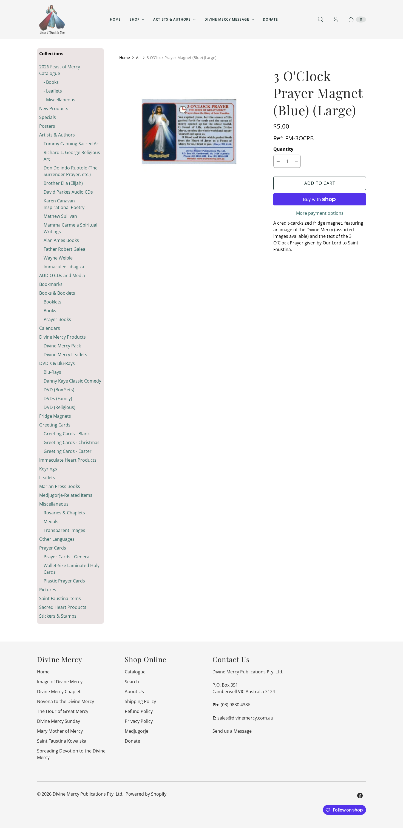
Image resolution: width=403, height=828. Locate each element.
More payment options (320, 213)
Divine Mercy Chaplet (59, 691)
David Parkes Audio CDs (68, 192)
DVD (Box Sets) (59, 390)
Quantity (283, 149)
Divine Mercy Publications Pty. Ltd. (88, 794)
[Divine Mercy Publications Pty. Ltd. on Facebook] (360, 796)
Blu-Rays (52, 372)
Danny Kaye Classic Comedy (72, 381)
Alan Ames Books (61, 240)
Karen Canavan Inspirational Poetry (64, 204)
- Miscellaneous (59, 100)
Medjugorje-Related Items (65, 495)
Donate (270, 19)
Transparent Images (64, 530)
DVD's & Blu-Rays (57, 363)
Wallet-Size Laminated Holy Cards (72, 568)
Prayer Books (57, 319)
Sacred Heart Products (62, 607)
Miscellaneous (54, 504)
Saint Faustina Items (60, 598)
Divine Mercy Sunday (58, 721)
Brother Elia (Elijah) (63, 183)
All (138, 57)
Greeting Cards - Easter (68, 451)
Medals (51, 521)
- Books (51, 82)
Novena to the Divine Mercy (65, 701)
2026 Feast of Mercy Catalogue (59, 70)
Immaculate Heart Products (68, 460)
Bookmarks (51, 284)
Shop (135, 19)
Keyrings (48, 469)
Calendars (49, 328)
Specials (47, 117)
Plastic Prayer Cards (64, 581)
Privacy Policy (139, 721)
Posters (47, 126)
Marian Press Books (59, 486)
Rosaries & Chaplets (64, 513)
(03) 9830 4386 (235, 705)
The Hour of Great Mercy (62, 711)
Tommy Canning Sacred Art (72, 144)
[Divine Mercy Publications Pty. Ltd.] (52, 19)
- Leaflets (53, 91)
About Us (134, 691)
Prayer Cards (52, 548)
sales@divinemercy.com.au (245, 718)
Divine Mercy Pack (62, 346)
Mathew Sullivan (60, 216)
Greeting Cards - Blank (67, 434)
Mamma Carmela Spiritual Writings (70, 228)
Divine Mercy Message (227, 19)
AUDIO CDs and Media (62, 275)
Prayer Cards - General (67, 557)
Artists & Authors (172, 19)
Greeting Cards (54, 425)
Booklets (52, 302)
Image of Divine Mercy (60, 682)
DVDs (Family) (58, 398)
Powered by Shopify (146, 794)
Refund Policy (139, 711)
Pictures (47, 590)
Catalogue (135, 672)
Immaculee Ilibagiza (64, 267)
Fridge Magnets (55, 416)
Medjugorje (136, 731)
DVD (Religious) (59, 407)
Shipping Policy (140, 701)
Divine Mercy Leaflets (65, 355)
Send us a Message (232, 731)
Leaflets (47, 478)
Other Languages (57, 539)
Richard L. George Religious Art (72, 155)
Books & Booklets (57, 293)
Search (132, 682)
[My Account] (336, 19)
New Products (53, 108)
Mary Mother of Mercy (60, 731)
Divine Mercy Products (62, 337)
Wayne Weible (58, 258)
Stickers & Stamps (57, 616)
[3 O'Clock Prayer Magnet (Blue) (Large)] (188, 135)
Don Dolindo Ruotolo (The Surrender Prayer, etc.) (71, 171)
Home (115, 19)
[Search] (320, 19)
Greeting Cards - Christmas (72, 442)
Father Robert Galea (64, 249)
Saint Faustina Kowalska (61, 741)
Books (50, 311)
